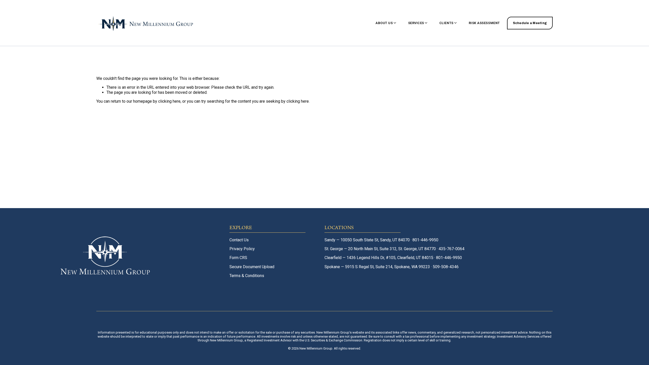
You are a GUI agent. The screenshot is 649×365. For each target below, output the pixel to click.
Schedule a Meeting (530, 23)
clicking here (169, 101)
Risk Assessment (484, 23)
